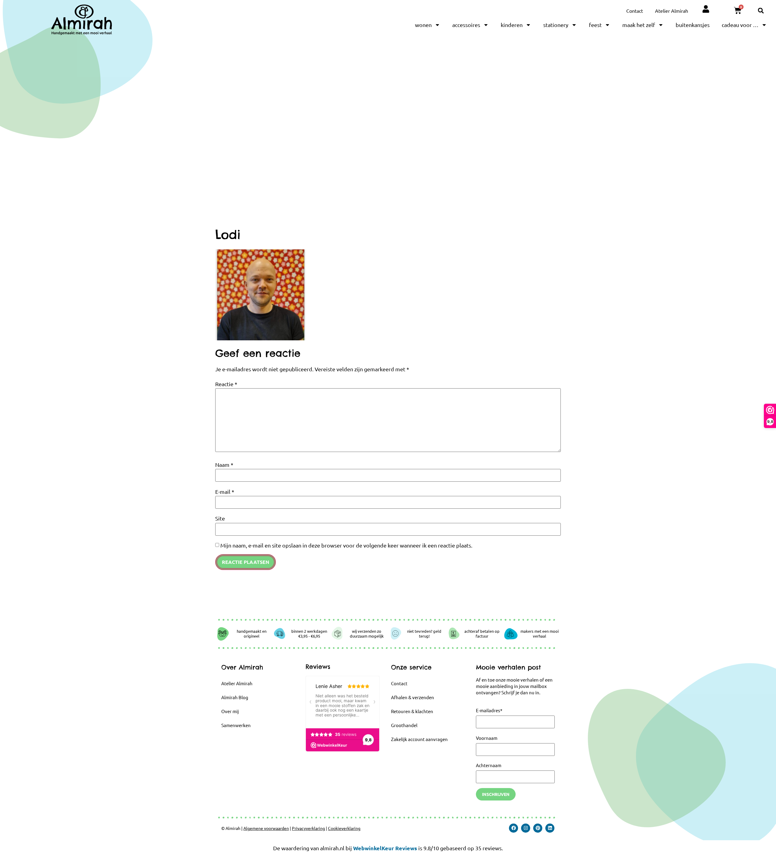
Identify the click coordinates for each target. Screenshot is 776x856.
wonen (423, 25)
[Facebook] (513, 828)
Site (220, 518)
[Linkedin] (549, 828)
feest (595, 25)
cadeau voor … (740, 25)
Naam (224, 464)
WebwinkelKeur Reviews (385, 847)
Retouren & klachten (412, 711)
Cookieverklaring (344, 828)
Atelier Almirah (671, 11)
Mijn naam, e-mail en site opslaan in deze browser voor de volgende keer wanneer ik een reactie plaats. (346, 545)
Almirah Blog (234, 697)
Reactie (226, 384)
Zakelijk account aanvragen (419, 739)
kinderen (512, 25)
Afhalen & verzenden (412, 697)
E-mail (224, 491)
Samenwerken (236, 725)
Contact (634, 11)
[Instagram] (525, 828)
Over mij (230, 711)
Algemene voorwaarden (266, 828)
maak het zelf (638, 25)
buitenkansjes (693, 25)
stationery (555, 25)
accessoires (466, 25)
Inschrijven (496, 794)
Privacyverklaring (308, 828)
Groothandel (404, 725)
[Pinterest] (537, 828)
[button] (760, 10)
